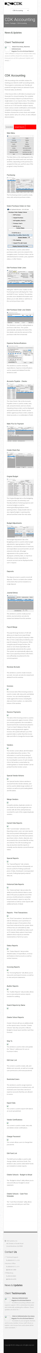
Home (7, 23)
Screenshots (9, 127)
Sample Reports (19, 127)
